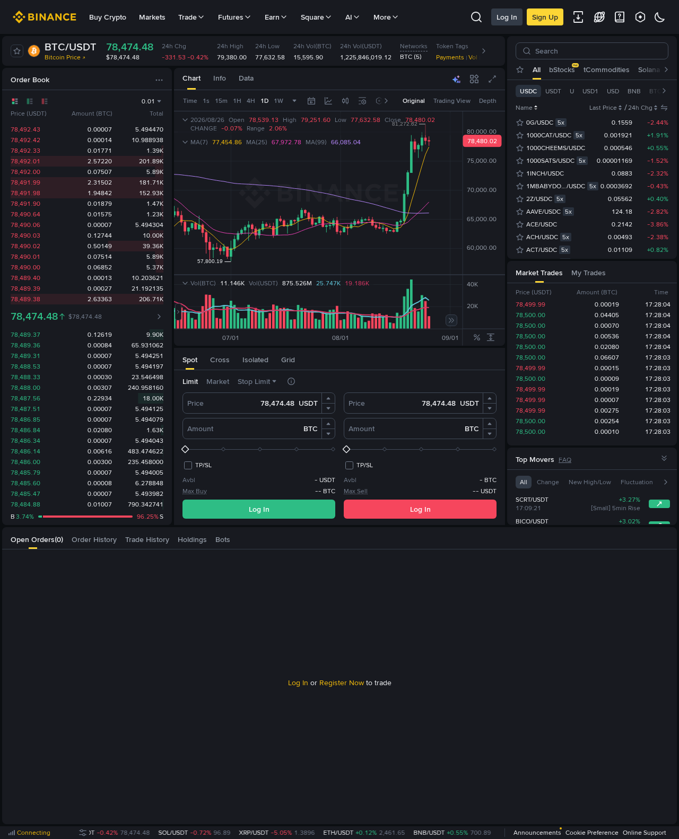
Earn (272, 17)
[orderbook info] (159, 316)
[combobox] (345, 101)
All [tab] (537, 69)
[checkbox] (197, 465)
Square (312, 17)
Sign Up (545, 17)
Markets (152, 17)
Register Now (341, 682)
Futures (230, 17)
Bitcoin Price (63, 57)
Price (195, 403)
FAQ (565, 460)
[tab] (191, 79)
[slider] (258, 449)
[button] (328, 398)
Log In (507, 17)
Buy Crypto (107, 17)
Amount (200, 428)
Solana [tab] (649, 69)
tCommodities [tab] (607, 69)
